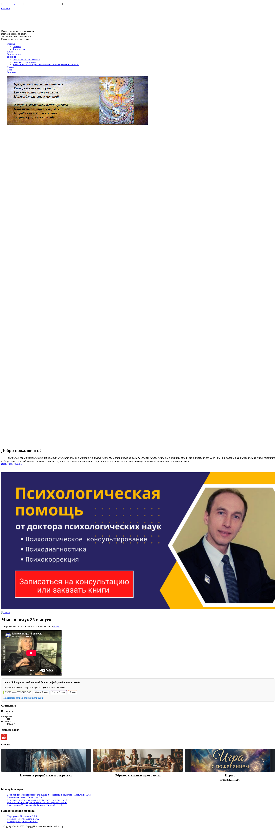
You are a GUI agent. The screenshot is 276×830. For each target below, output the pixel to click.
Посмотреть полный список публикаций (23, 698)
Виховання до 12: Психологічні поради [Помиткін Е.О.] (34, 805)
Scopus (72, 692)
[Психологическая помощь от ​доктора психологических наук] (138, 540)
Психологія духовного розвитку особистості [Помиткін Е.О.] (37, 800)
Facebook (5, 8)
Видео (56, 626)
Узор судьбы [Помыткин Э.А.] (22, 816)
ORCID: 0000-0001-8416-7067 (18, 692)
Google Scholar (41, 692)
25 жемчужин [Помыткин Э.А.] (22, 821)
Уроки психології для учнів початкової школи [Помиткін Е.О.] (37, 802)
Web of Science (58, 692)
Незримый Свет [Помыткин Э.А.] (23, 819)
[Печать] (5, 612)
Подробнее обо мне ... (11, 464)
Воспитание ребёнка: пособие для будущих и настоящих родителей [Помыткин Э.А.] (49, 795)
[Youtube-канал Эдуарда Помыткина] (4, 739)
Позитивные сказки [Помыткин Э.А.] (25, 797)
